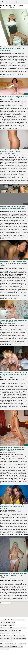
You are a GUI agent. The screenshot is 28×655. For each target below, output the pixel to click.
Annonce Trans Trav (5, 620)
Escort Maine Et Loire (5, 635)
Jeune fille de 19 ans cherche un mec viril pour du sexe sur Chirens (12, 150)
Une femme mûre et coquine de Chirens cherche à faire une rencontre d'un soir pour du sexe (13, 374)
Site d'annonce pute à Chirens (7, 622)
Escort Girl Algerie (4, 638)
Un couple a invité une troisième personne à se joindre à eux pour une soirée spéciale (12, 48)
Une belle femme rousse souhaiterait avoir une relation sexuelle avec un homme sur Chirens (12, 449)
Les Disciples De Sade (5, 630)
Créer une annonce (22, 2)
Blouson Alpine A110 (5, 646)
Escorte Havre (15, 633)
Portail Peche (4, 2)
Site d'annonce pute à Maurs (18, 620)
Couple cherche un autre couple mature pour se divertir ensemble (13, 321)
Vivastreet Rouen (16, 630)
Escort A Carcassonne (5, 633)
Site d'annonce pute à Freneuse (18, 638)
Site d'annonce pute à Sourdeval (8, 643)
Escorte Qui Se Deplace (17, 646)
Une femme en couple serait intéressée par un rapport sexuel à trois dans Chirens (13, 575)
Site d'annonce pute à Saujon (7, 627)
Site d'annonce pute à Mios (18, 635)
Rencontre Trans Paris (21, 627)
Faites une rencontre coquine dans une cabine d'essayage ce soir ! (13, 97)
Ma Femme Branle (21, 643)
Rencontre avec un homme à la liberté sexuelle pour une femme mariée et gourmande (13, 506)
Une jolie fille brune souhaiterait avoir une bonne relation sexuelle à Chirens (13, 207)
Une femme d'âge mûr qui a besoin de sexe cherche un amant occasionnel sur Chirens (13, 263)
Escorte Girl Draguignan (6, 641)
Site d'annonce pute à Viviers (7, 625)
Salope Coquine (4, 649)
